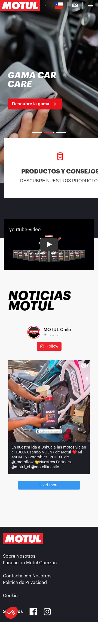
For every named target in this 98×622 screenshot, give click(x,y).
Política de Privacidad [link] (25, 582)
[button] (11, 612)
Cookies (11, 596)
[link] (37, 90)
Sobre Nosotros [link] (19, 556)
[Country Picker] (59, 5)
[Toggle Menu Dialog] (90, 5)
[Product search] (45, 5)
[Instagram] (47, 611)
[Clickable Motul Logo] (20, 5)
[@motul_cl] (33, 332)
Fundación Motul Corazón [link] (30, 563)
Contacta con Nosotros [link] (27, 576)
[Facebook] (33, 611)
